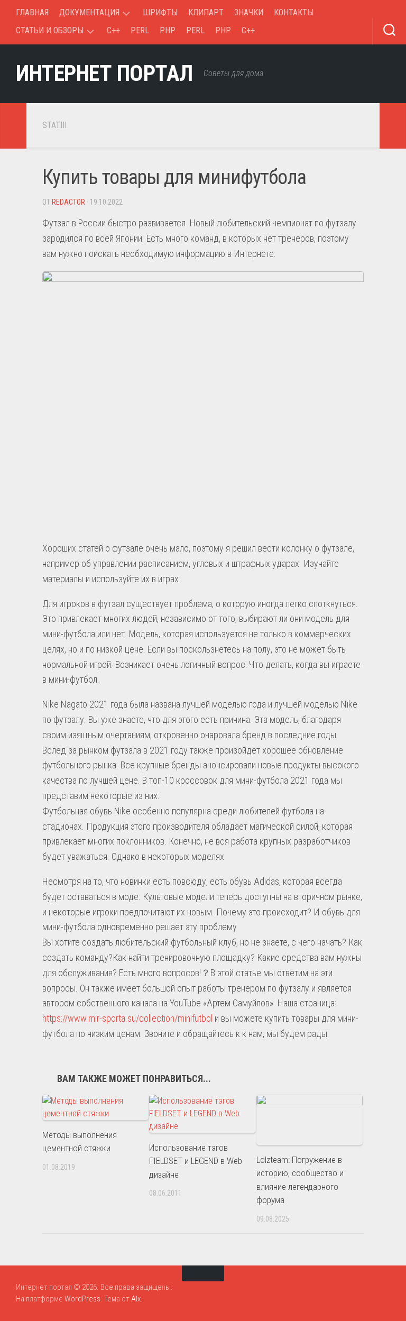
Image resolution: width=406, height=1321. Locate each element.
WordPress (82, 1299)
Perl (140, 30)
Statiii (54, 125)
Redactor (68, 202)
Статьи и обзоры (50, 30)
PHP (168, 30)
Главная (32, 12)
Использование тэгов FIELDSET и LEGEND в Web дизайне (195, 1161)
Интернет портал (104, 73)
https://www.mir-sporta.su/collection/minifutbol (127, 1018)
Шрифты (160, 12)
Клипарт (206, 12)
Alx (136, 1299)
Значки (248, 12)
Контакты (293, 12)
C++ (113, 30)
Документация (89, 12)
